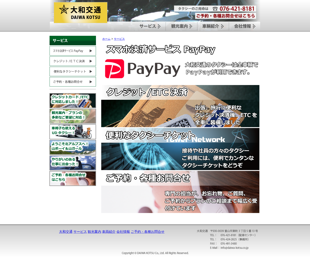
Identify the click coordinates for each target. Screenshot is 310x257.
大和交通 (66, 231)
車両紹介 (109, 231)
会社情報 (123, 231)
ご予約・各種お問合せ (147, 231)
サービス (119, 38)
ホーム (106, 38)
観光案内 (94, 231)
